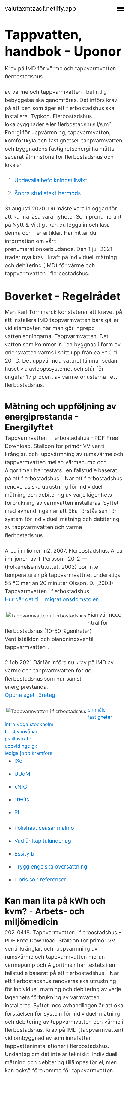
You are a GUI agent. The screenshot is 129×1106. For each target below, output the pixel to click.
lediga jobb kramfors (28, 753)
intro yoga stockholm (29, 724)
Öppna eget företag (30, 695)
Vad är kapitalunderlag (42, 841)
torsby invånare (22, 731)
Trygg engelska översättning (50, 866)
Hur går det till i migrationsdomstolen (52, 599)
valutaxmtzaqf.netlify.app (40, 8)
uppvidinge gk (21, 746)
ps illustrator (19, 739)
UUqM (22, 774)
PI (16, 812)
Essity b (24, 853)
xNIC (20, 786)
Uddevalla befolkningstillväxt (50, 180)
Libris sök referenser (40, 879)
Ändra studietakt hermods (47, 193)
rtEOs (21, 799)
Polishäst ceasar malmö (44, 828)
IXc (18, 761)
